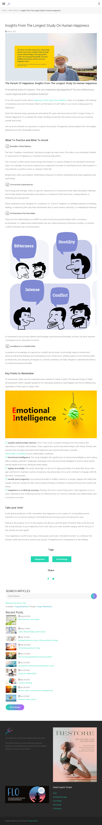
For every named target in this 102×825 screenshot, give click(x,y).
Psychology (61, 559)
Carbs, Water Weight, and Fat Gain (32, 631)
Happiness (40, 559)
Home (4, 10)
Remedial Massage (60, 797)
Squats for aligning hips (27, 673)
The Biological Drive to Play (29, 648)
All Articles (15, 707)
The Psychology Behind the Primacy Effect (35, 656)
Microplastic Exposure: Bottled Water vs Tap (36, 665)
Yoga (55, 793)
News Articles (13, 10)
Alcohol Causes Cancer (27, 699)
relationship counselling (15, 453)
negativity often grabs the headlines (50, 100)
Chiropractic (57, 808)
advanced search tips (16, 603)
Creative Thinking (25, 682)
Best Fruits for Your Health (28, 619)
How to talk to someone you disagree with (35, 690)
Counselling (57, 800)
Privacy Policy (33, 820)
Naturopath (57, 804)
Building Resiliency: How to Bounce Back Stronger (38, 640)
